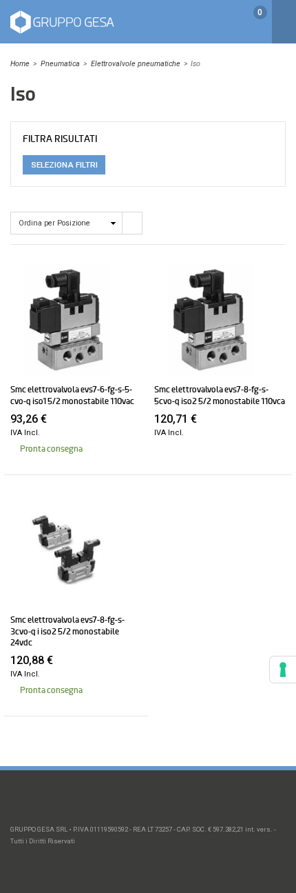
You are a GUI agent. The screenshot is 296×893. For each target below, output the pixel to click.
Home (20, 63)
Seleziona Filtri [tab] (64, 165)
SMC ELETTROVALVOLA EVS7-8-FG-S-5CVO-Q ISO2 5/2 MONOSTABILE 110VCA (219, 395)
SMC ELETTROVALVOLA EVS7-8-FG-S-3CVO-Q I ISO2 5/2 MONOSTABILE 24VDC (67, 631)
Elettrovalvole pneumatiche (135, 63)
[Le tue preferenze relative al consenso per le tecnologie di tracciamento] (283, 669)
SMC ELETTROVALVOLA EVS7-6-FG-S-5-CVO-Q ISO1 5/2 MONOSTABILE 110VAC (72, 395)
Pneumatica (60, 63)
